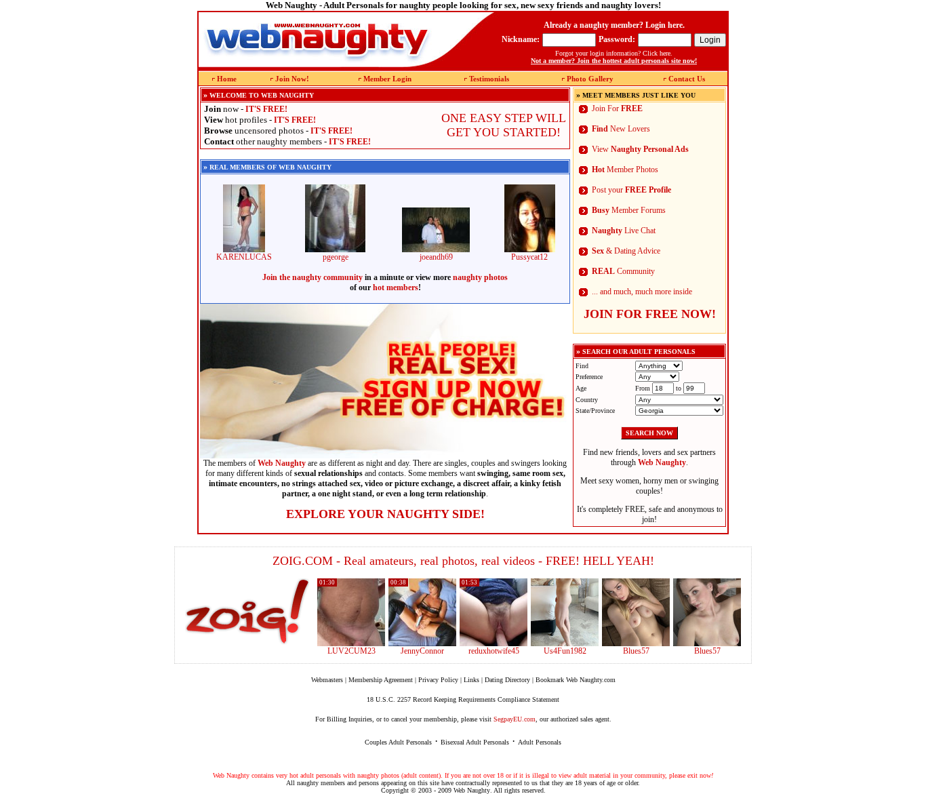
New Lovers (621, 129)
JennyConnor (422, 651)
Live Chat (624, 230)
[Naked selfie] (636, 643)
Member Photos (625, 169)
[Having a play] (422, 643)
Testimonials (489, 79)
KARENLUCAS (244, 257)
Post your (631, 190)
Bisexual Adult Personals (475, 742)
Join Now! (292, 79)
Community (623, 271)
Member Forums (629, 210)
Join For (617, 108)
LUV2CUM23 (351, 651)
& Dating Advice (626, 251)
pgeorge (335, 257)
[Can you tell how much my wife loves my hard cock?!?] (493, 643)
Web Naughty (472, 790)
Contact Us (686, 79)
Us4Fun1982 (565, 651)
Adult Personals (539, 742)
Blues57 (636, 651)
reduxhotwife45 (493, 651)
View (640, 149)
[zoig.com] (247, 611)
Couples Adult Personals (398, 742)
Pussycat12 (529, 257)
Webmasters (327, 679)
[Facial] (707, 643)
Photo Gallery (590, 79)
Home (227, 79)
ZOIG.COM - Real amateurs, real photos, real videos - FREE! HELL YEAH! (463, 561)
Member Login (387, 79)
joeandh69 (436, 257)
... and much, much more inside (642, 291)
